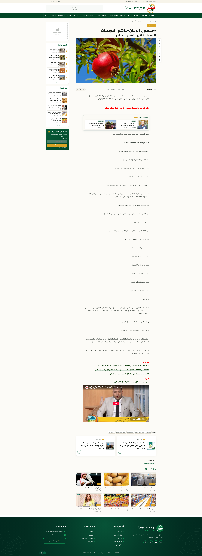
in (159, 50)
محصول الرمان (130, 432)
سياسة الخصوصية (87, 538)
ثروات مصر (76, 15)
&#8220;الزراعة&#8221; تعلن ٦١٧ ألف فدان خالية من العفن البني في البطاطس (122, 369)
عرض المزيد (57, 82)
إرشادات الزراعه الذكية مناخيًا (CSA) (119, 15)
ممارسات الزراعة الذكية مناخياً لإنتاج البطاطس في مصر (116, 488)
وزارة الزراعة (111, 432)
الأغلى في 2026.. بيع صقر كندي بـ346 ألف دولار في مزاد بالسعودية (89, 488)
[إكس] (49, 2)
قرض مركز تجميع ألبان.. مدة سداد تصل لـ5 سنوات (144, 488)
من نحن (91, 535)
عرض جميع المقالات (149, 463)
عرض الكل (119, 545)
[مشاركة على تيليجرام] (159, 56)
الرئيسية (154, 21)
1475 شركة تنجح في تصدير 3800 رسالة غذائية (116, 508)
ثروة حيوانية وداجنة (88, 15)
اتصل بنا (58, 1)
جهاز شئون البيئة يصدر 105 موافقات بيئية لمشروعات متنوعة (90, 509)
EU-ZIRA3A (134, 15)
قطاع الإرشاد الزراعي (139, 432)
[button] (41, 553)
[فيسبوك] (47, 2)
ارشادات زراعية (102, 15)
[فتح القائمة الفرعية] (141, 15)
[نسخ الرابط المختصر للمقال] (159, 40)
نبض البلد (144, 15)
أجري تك (69, 15)
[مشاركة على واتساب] (159, 53)
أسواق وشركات (60, 15)
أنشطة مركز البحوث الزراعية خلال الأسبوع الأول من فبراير (129, 374)
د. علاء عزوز (148, 432)
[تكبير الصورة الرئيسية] (116, 60)
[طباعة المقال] (159, 60)
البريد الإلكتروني (63, 138)
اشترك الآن (57, 145)
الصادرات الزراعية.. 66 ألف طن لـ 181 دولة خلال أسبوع (143, 509)
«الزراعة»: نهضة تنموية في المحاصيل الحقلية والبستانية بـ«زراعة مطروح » (123, 365)
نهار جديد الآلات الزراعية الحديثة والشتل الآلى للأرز (131, 382)
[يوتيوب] (51, 2)
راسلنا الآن (54, 540)
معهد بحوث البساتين (120, 432)
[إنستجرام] (54, 2)
